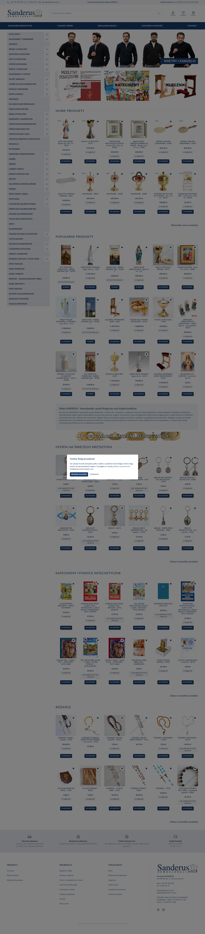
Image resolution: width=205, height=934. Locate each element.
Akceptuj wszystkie (79, 474)
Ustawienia (94, 474)
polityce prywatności (121, 466)
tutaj (91, 469)
